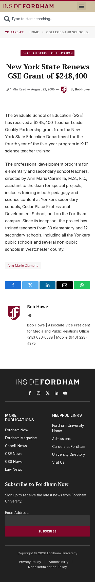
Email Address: (17, 512)
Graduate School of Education (47, 53)
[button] (81, 6)
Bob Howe (82, 89)
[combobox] (47, 19)
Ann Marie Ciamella (23, 265)
